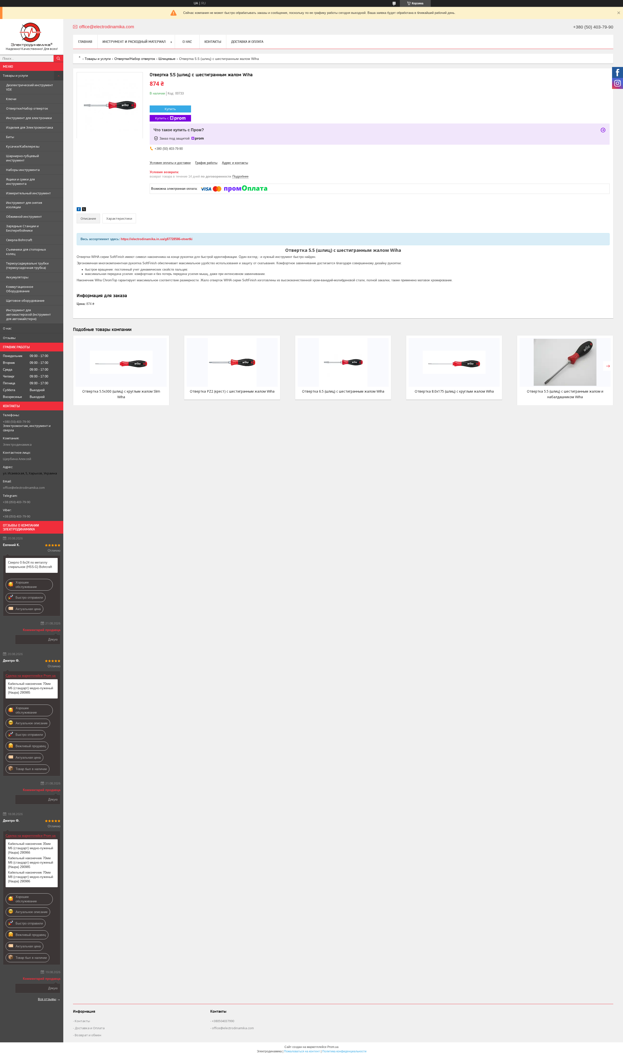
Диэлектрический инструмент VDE (29, 87)
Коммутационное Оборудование (19, 288)
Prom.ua (333, 1047)
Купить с (162, 118)
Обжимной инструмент (24, 216)
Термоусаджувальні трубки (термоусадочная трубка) (27, 265)
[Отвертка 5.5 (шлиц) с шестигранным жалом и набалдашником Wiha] (565, 362)
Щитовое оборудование (25, 300)
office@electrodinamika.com (24, 487)
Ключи (11, 99)
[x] (84, 210)
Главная (85, 42)
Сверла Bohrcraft (19, 240)
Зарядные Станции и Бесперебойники (22, 228)
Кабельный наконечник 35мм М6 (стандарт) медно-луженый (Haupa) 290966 (30, 848)
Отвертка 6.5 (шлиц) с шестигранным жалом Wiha (343, 391)
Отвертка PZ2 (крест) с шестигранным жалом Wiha (232, 391)
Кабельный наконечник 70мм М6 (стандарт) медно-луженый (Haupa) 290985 (30, 688)
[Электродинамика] (32, 35)
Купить (170, 109)
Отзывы (9, 338)
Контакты (212, 42)
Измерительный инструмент (28, 193)
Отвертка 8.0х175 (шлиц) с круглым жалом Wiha (454, 391)
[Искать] (58, 58)
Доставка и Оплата (247, 42)
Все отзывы (47, 999)
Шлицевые (166, 59)
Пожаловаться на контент (302, 1051)
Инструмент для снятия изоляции (24, 204)
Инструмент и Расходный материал (133, 42)
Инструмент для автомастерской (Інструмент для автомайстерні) (28, 314)
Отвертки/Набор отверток (27, 108)
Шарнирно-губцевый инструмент (22, 158)
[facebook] (79, 210)
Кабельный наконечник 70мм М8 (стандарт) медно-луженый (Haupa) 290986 (30, 877)
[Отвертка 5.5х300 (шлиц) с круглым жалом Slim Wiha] (121, 362)
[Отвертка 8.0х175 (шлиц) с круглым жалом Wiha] (454, 362)
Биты (10, 137)
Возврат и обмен (88, 1035)
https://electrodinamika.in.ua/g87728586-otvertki (156, 239)
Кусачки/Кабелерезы (22, 146)
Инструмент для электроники (29, 118)
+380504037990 (223, 1021)
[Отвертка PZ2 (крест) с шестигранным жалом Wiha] (232, 362)
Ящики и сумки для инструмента (20, 181)
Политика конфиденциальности (344, 1051)
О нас (7, 328)
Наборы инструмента (23, 170)
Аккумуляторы (17, 277)
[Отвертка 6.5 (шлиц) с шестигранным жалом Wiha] (343, 362)
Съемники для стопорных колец (26, 251)
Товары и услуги (15, 75)
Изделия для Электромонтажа (29, 127)
